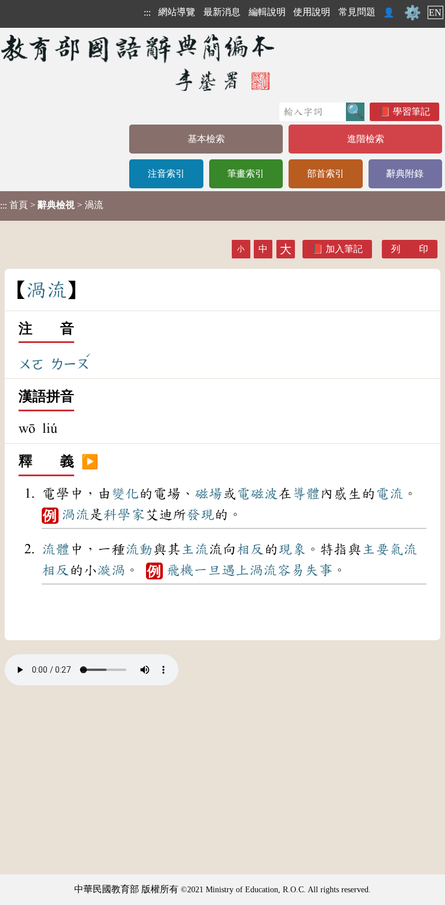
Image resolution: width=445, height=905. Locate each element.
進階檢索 (365, 139)
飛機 (180, 570)
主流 (195, 549)
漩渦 (111, 570)
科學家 (124, 514)
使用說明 (311, 12)
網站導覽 (176, 12)
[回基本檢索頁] (139, 62)
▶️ (90, 462)
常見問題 (356, 12)
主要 (375, 549)
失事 (319, 570)
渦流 (75, 514)
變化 (125, 494)
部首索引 (325, 173)
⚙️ (412, 12)
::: (147, 12)
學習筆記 (411, 111)
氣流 (403, 549)
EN (435, 12)
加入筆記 (344, 249)
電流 (389, 494)
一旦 (207, 570)
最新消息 (221, 12)
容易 (291, 570)
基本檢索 (206, 139)
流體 (56, 549)
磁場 (208, 494)
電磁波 (257, 494)
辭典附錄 (405, 173)
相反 (250, 549)
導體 (306, 494)
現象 (292, 549)
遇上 (235, 570)
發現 (200, 514)
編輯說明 (267, 12)
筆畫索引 (245, 173)
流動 (139, 549)
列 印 (409, 249)
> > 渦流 (51, 205)
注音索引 (166, 173)
